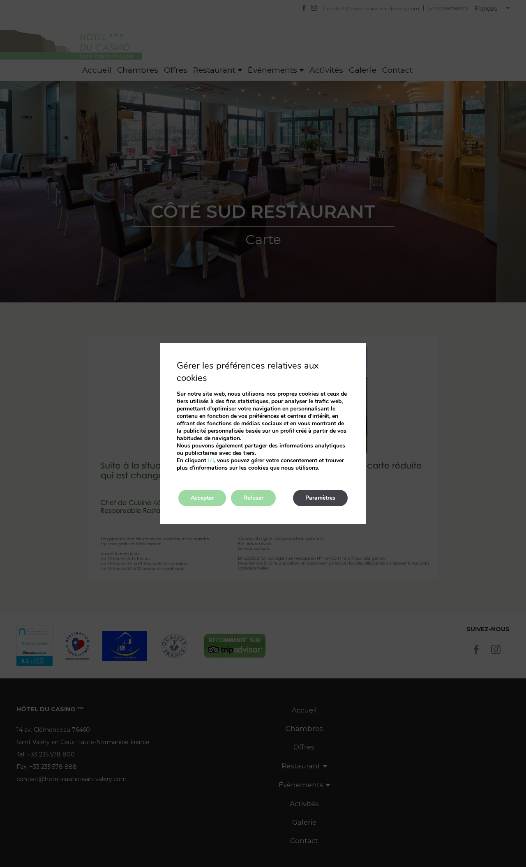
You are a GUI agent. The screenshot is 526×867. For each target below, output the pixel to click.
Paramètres (320, 498)
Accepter (202, 498)
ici (211, 460)
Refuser (253, 498)
